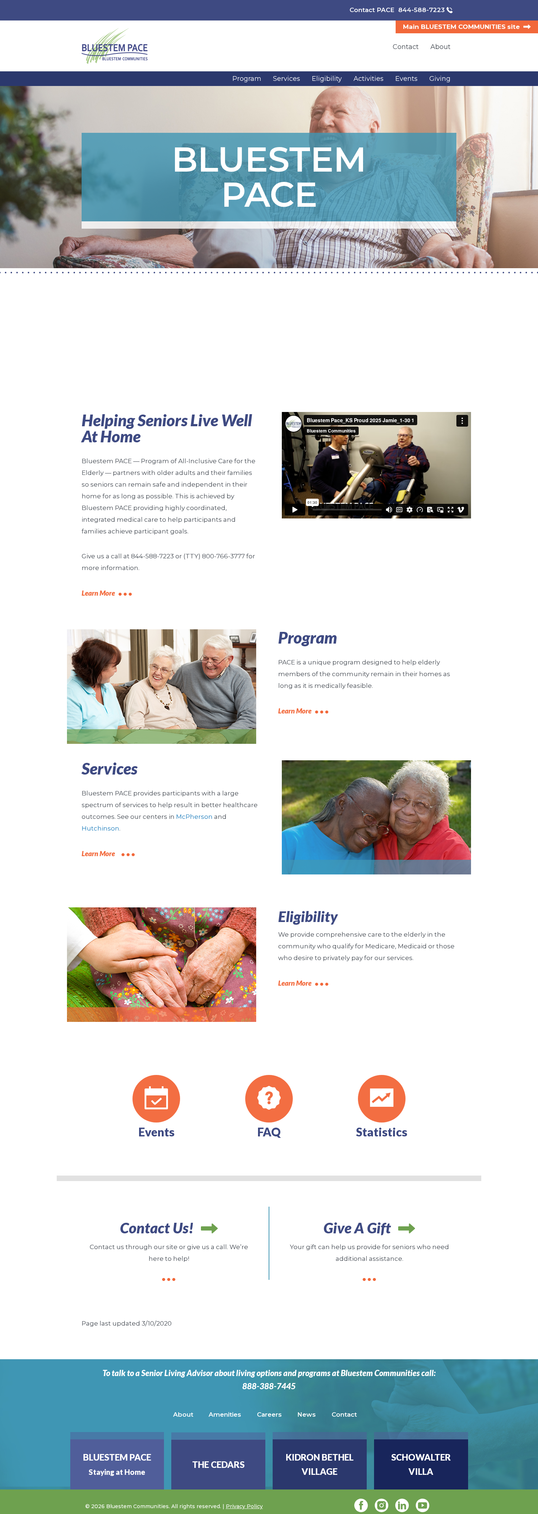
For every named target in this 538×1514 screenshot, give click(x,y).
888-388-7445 (269, 1386)
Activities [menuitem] (369, 79)
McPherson (194, 816)
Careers (269, 1414)
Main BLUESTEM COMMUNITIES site (461, 26)
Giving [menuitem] (440, 79)
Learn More (98, 593)
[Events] (156, 1099)
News (306, 1414)
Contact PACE (372, 10)
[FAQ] (269, 1099)
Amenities (225, 1414)
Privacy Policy (244, 1506)
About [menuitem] (440, 47)
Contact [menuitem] (406, 47)
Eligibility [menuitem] (327, 79)
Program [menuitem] (246, 79)
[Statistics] (382, 1099)
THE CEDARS (218, 1464)
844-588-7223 (421, 10)
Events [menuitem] (406, 79)
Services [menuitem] (286, 79)
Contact (344, 1414)
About (183, 1414)
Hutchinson (100, 828)
